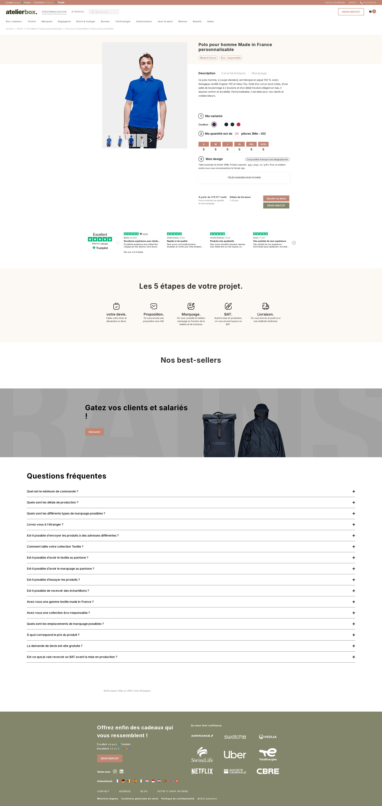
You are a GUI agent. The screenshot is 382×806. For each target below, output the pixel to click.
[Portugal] (165, 780)
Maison (182, 21)
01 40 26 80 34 (369, 2)
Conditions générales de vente (139, 798)
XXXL (263, 144)
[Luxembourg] (147, 780)
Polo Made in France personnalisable (44, 29)
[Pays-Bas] (159, 780)
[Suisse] (176, 780)
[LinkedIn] (121, 772)
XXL (251, 144)
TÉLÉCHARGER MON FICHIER (244, 177)
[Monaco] (153, 780)
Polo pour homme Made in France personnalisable (89, 29)
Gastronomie (144, 21)
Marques (47, 21)
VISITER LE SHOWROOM (335, 2)
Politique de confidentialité (177, 798)
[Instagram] (115, 772)
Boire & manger (85, 21)
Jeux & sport (165, 21)
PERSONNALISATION (54, 11)
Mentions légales (107, 798)
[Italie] (141, 780)
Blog (144, 791)
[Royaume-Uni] (171, 780)
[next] (150, 140)
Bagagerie (64, 21)
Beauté (197, 21)
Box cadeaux (14, 21)
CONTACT (352, 2)
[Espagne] (135, 780)
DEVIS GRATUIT (351, 11)
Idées (210, 21)
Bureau (105, 21)
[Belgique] (129, 780)
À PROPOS (78, 11)
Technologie (122, 21)
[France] (117, 780)
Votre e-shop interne (172, 791)
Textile (32, 21)
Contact (103, 791)
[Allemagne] (123, 780)
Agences (125, 791)
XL (239, 144)
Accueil (9, 29)
